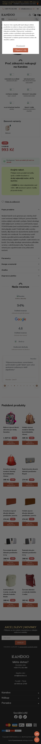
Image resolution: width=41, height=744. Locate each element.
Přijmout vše (21, 50)
